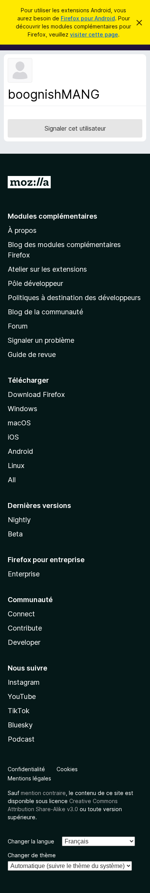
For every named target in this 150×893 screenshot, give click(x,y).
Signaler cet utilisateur (75, 128)
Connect (21, 614)
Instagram (24, 682)
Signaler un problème (41, 340)
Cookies (67, 769)
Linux (16, 465)
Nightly (19, 520)
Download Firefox (36, 394)
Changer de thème (32, 855)
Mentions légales (29, 778)
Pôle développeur (35, 283)
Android (20, 451)
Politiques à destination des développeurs (74, 298)
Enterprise (24, 574)
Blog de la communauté (45, 312)
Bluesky (20, 725)
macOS (19, 423)
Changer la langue (31, 841)
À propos (22, 230)
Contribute (25, 628)
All (12, 480)
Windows (22, 409)
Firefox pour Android (88, 18)
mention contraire (43, 793)
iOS (13, 437)
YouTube (22, 696)
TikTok (19, 711)
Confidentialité (26, 769)
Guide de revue (32, 354)
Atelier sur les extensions (47, 269)
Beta (15, 534)
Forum (18, 326)
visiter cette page (94, 34)
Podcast (21, 739)
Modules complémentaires (52, 216)
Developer (24, 642)
